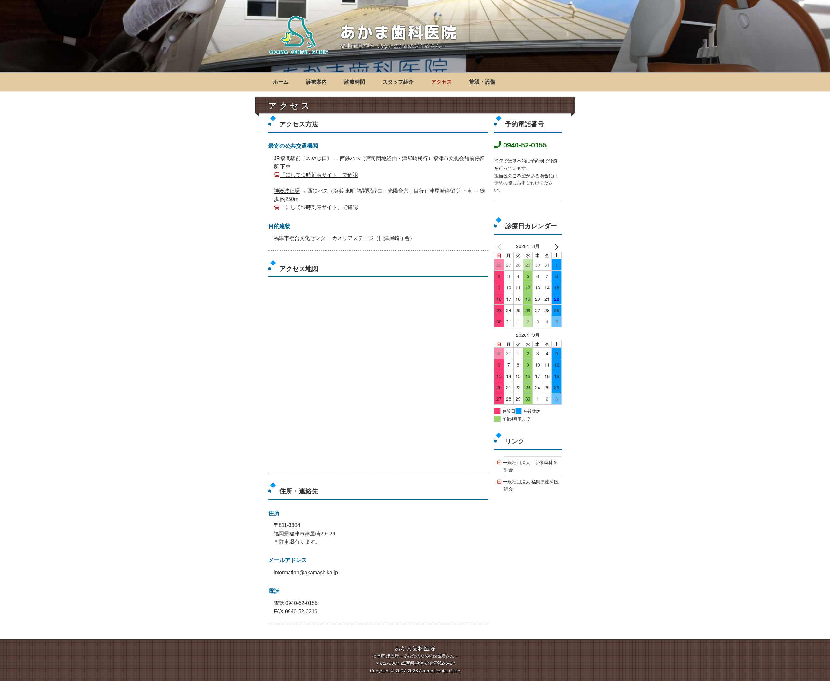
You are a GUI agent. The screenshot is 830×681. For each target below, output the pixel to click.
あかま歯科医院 (399, 32)
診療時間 (354, 82)
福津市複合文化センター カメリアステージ (324, 238)
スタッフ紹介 (398, 82)
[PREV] (500, 246)
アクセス (441, 82)
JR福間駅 (285, 158)
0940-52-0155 (524, 145)
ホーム (281, 82)
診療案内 (316, 82)
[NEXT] (555, 246)
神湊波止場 (287, 191)
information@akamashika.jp (306, 572)
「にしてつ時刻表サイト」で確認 (319, 175)
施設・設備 (482, 82)
